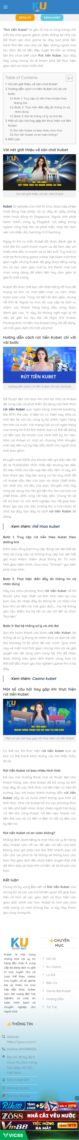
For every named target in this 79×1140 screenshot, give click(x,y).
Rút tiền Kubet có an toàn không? (36, 134)
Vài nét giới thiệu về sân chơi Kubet (33, 84)
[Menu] (5, 7)
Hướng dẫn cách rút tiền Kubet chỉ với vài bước (37, 91)
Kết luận (14, 139)
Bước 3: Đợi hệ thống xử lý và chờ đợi (38, 116)
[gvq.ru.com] (39, 7)
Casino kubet (44, 678)
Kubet (7, 206)
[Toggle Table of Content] (67, 78)
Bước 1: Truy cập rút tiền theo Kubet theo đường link (40, 100)
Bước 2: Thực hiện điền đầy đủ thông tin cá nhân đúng (42, 109)
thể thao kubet (45, 526)
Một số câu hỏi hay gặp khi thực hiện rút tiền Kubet (39, 123)
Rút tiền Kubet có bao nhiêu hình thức (38, 130)
